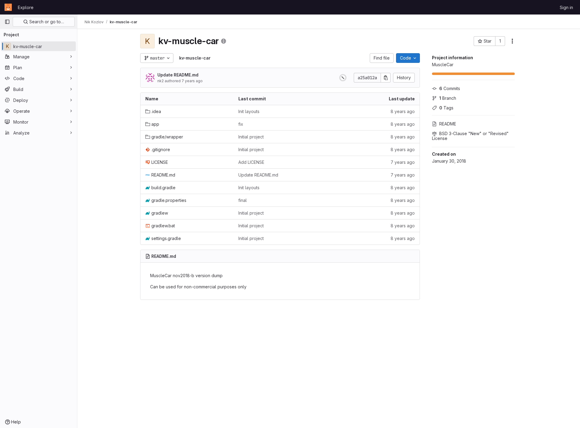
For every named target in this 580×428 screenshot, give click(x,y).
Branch (447, 98)
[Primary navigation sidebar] (7, 22)
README (447, 123)
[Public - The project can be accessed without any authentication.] (223, 41)
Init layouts (248, 111)
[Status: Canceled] (342, 77)
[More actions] (512, 41)
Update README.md (177, 74)
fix (240, 124)
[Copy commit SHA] (386, 78)
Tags (446, 107)
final (242, 200)
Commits (449, 88)
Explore (26, 7)
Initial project (251, 136)
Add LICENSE (251, 162)
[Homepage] (8, 7)
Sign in (566, 7)
